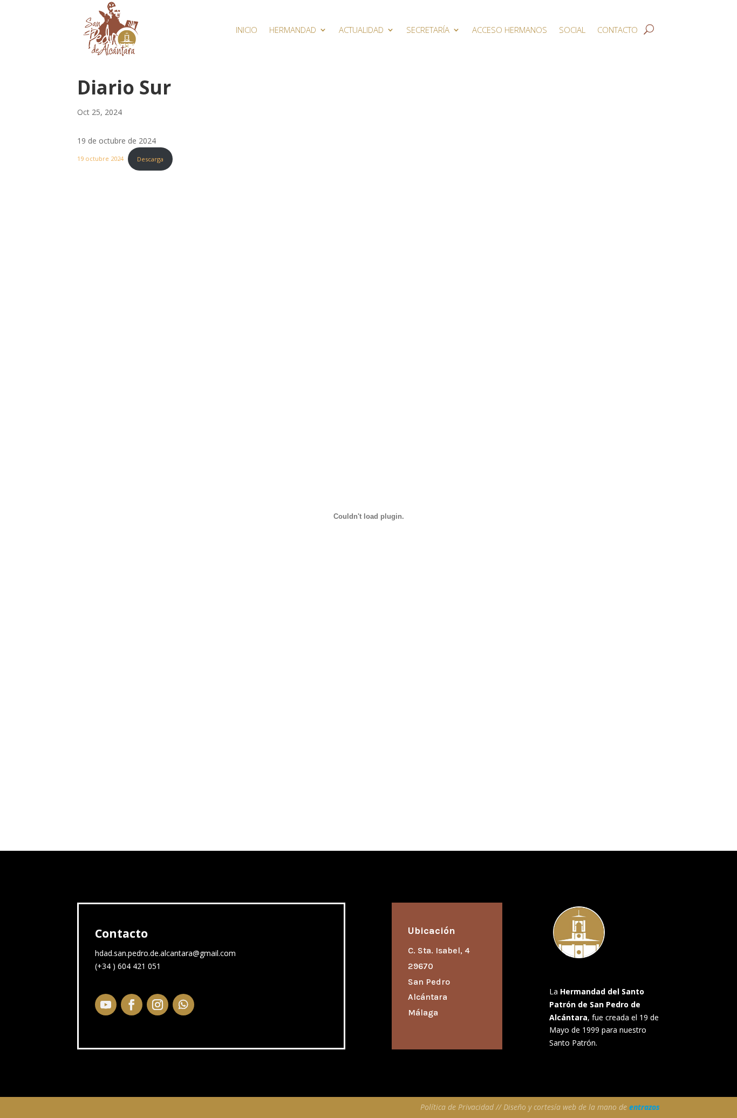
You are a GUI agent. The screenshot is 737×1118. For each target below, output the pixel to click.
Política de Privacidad (458, 1107)
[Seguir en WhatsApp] (183, 1004)
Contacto (617, 29)
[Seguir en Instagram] (157, 1004)
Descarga (150, 159)
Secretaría (427, 29)
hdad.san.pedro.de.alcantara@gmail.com (165, 953)
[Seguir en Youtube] (106, 1004)
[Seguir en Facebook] (131, 1004)
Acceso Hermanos (509, 29)
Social (572, 29)
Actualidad (361, 29)
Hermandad (292, 29)
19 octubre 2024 (100, 159)
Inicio (246, 29)
